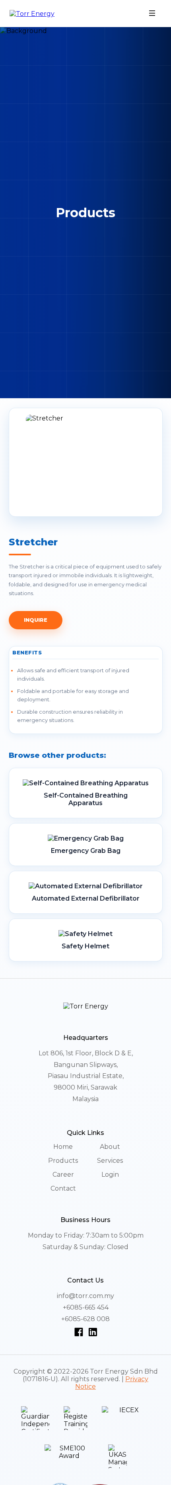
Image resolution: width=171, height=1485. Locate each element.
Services (110, 1160)
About (110, 1146)
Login (110, 1174)
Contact (63, 1188)
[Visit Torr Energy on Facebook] (80, 1332)
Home (63, 1146)
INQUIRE (36, 620)
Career (63, 1174)
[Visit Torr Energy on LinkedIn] (92, 1332)
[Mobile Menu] (152, 14)
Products (63, 1160)
